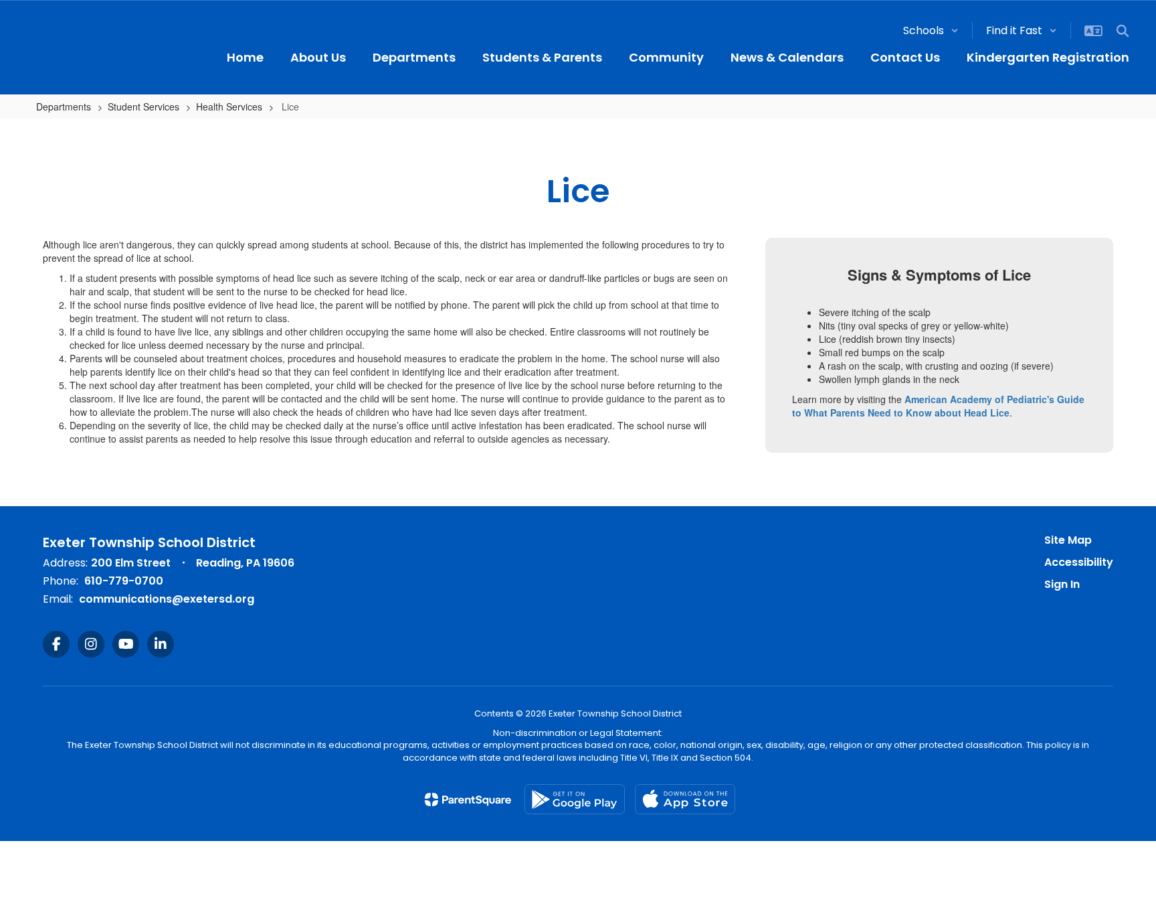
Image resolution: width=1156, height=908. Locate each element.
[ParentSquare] (467, 799)
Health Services (229, 106)
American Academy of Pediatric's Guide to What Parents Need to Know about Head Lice (938, 405)
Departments (63, 106)
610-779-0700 (123, 581)
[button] (931, 30)
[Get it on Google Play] (574, 799)
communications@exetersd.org (166, 599)
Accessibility (1078, 562)
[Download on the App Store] (685, 799)
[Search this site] (1122, 30)
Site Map (1068, 540)
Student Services (143, 106)
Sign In (1062, 584)
